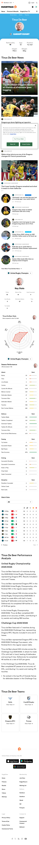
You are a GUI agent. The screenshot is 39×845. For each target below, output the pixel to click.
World (21, 800)
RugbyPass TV (25, 11)
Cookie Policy (6, 825)
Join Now (22, 778)
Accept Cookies (26, 144)
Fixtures (4, 782)
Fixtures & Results (13, 11)
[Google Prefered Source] (19, 767)
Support (22, 818)
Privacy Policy (6, 818)
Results (4, 785)
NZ (20, 804)
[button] (37, 11)
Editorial (22, 827)
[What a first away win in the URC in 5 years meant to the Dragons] (19, 175)
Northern (22, 793)
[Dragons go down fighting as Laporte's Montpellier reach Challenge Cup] (19, 111)
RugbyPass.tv (23, 782)
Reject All (12, 144)
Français (22, 808)
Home (3, 778)
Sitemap (4, 797)
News (3, 11)
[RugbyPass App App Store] (12, 761)
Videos (4, 793)
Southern (22, 796)
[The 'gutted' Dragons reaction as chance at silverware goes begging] (19, 78)
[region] (19, 136)
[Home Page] (9, 6)
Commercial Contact (23, 822)
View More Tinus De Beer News (10, 269)
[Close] (35, 126)
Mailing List (23, 785)
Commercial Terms (7, 829)
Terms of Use (5, 821)
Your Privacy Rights (19, 139)
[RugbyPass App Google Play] (26, 761)
